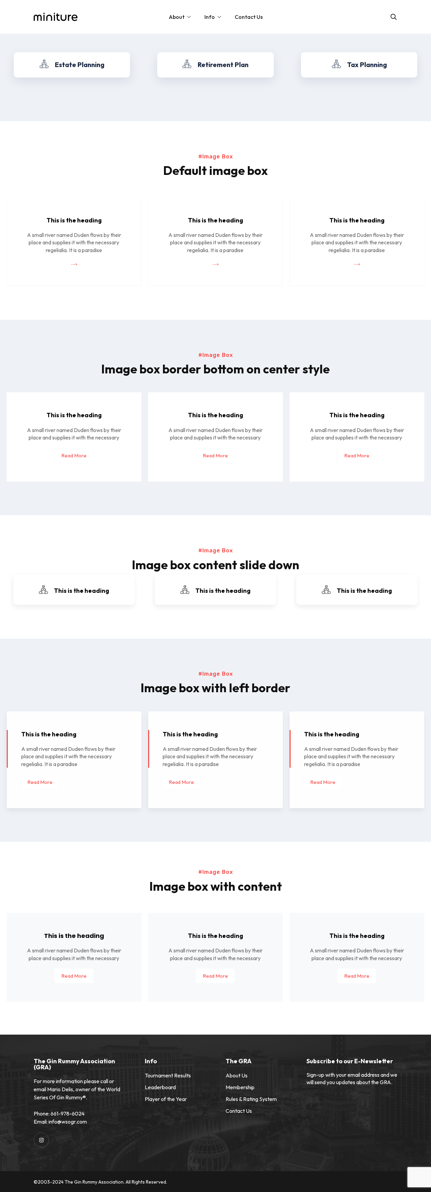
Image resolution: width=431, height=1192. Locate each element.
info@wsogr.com (67, 1121)
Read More (74, 455)
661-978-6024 (68, 1113)
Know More (69, 80)
